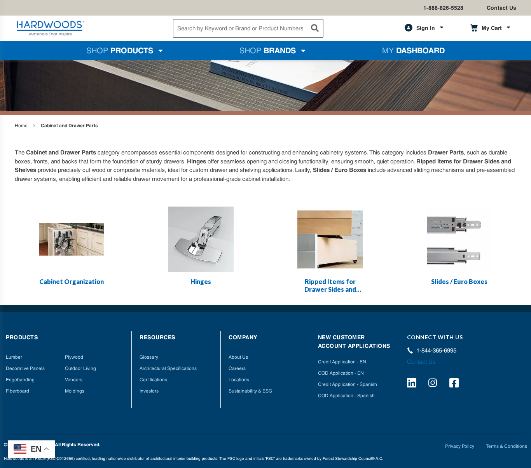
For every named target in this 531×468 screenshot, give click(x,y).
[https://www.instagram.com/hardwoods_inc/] (434, 384)
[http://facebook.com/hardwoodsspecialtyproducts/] (455, 384)
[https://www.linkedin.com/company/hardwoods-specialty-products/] (413, 384)
